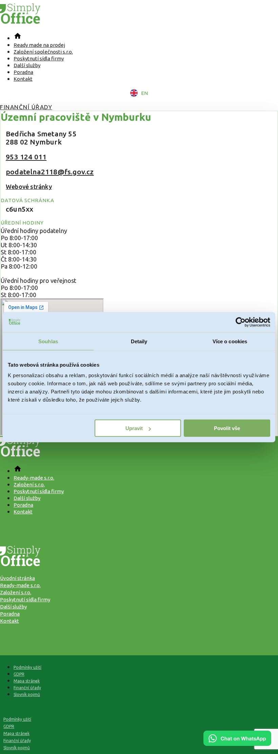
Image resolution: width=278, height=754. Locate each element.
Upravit (134, 428)
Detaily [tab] (139, 341)
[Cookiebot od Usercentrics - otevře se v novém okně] (240, 322)
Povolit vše (227, 428)
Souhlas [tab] (48, 341)
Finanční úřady (26, 107)
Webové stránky (29, 186)
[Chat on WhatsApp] (237, 743)
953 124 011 (26, 157)
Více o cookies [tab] (230, 341)
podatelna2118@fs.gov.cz (50, 172)
